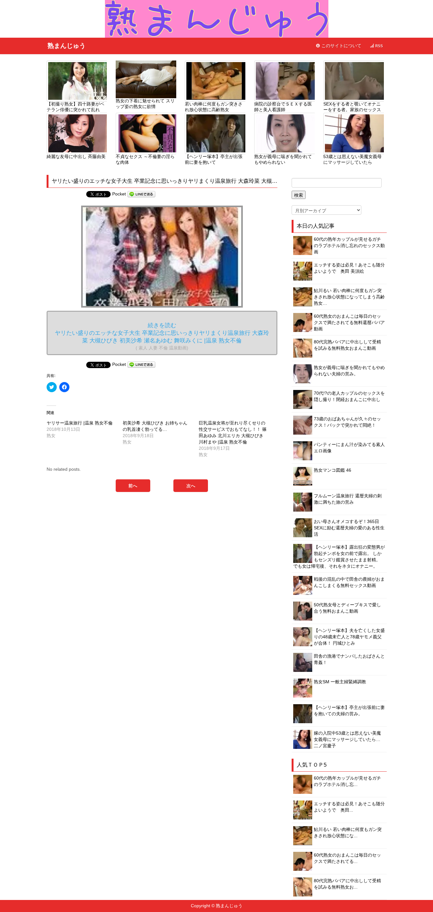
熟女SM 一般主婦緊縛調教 (340, 681)
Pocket (119, 193)
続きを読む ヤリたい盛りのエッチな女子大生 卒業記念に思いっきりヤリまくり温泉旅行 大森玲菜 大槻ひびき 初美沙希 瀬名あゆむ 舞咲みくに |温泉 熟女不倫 (162, 336)
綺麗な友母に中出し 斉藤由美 (76, 156)
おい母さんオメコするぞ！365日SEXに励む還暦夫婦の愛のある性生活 (349, 528)
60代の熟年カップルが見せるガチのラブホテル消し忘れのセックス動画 (349, 245)
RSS (378, 45)
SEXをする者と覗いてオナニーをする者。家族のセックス (352, 106)
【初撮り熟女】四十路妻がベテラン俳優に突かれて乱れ (75, 106)
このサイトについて (340, 45)
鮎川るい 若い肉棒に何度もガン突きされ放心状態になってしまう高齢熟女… (349, 297)
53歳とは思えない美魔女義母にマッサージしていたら (352, 159)
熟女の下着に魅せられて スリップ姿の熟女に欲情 (145, 103)
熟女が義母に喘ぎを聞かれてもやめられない (283, 159)
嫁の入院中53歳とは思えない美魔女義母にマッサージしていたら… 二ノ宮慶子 (347, 739)
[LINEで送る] (141, 193)
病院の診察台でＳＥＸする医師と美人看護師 (283, 106)
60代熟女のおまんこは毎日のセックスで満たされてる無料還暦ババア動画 (349, 322)
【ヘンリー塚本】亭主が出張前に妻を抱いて (213, 159)
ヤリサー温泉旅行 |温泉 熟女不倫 (80, 422)
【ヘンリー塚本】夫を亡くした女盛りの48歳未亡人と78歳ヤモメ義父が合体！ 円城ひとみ (349, 637)
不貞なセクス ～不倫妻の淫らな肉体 (145, 159)
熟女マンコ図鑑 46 (332, 470)
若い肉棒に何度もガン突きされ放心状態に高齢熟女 (213, 106)
